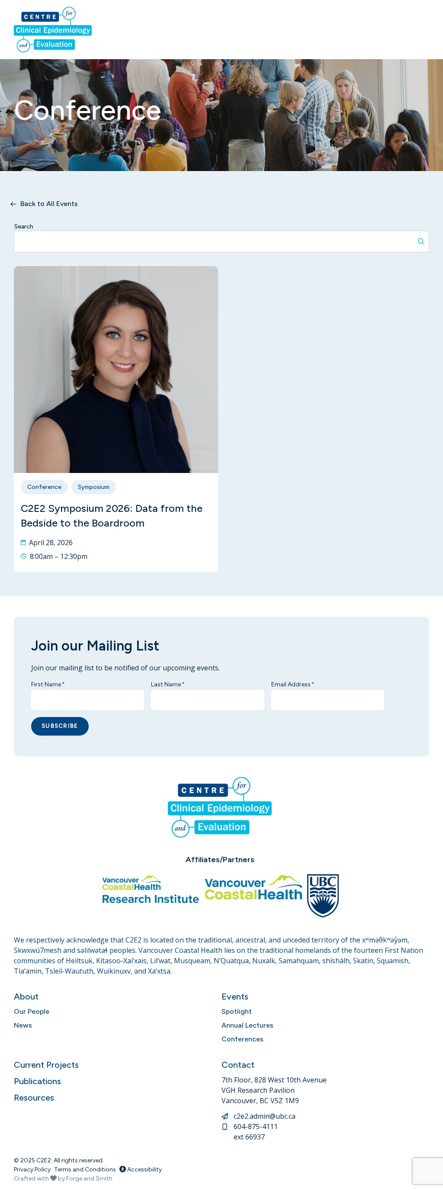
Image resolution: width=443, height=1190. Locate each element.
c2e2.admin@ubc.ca (264, 1116)
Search (23, 226)
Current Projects (46, 1065)
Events (235, 996)
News (23, 1025)
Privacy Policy (32, 1169)
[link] (116, 418)
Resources (34, 1097)
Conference (44, 487)
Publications (37, 1081)
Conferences (242, 1039)
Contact (238, 1065)
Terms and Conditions (85, 1169)
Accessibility (144, 1169)
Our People (31, 1011)
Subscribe (60, 726)
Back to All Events (49, 204)
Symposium (93, 487)
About (26, 996)
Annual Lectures (247, 1025)
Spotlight (237, 1011)
